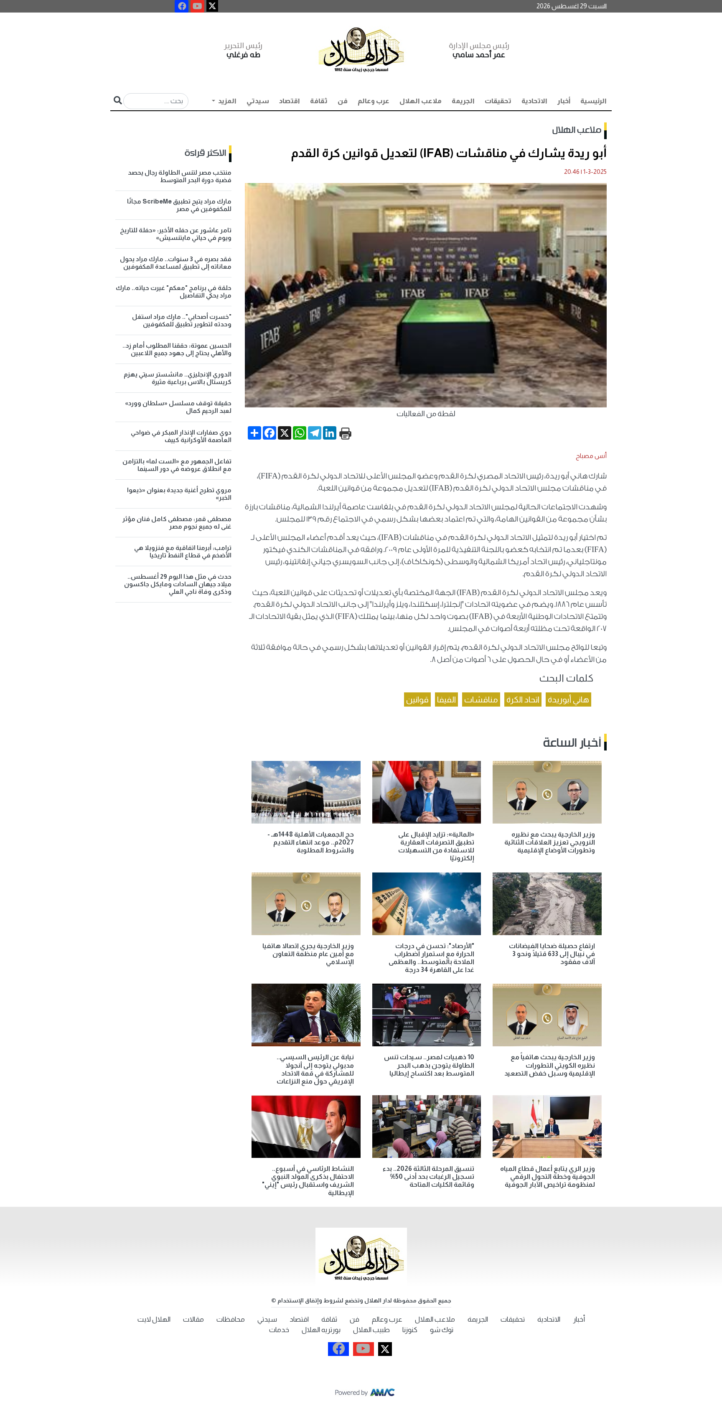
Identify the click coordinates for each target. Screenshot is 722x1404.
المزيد (226, 100)
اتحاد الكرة (522, 699)
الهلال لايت (153, 1319)
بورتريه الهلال (321, 1330)
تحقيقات (498, 100)
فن (343, 100)
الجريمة (463, 100)
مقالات (193, 1319)
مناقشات (481, 699)
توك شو (441, 1330)
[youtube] (197, 6)
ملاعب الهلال (420, 100)
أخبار (563, 100)
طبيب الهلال (371, 1330)
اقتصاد (289, 100)
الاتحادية (534, 100)
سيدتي (258, 100)
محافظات (230, 1319)
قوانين (417, 699)
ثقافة (319, 100)
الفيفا (446, 699)
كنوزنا (409, 1330)
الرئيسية (593, 100)
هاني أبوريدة (568, 699)
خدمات (279, 1330)
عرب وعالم (373, 100)
